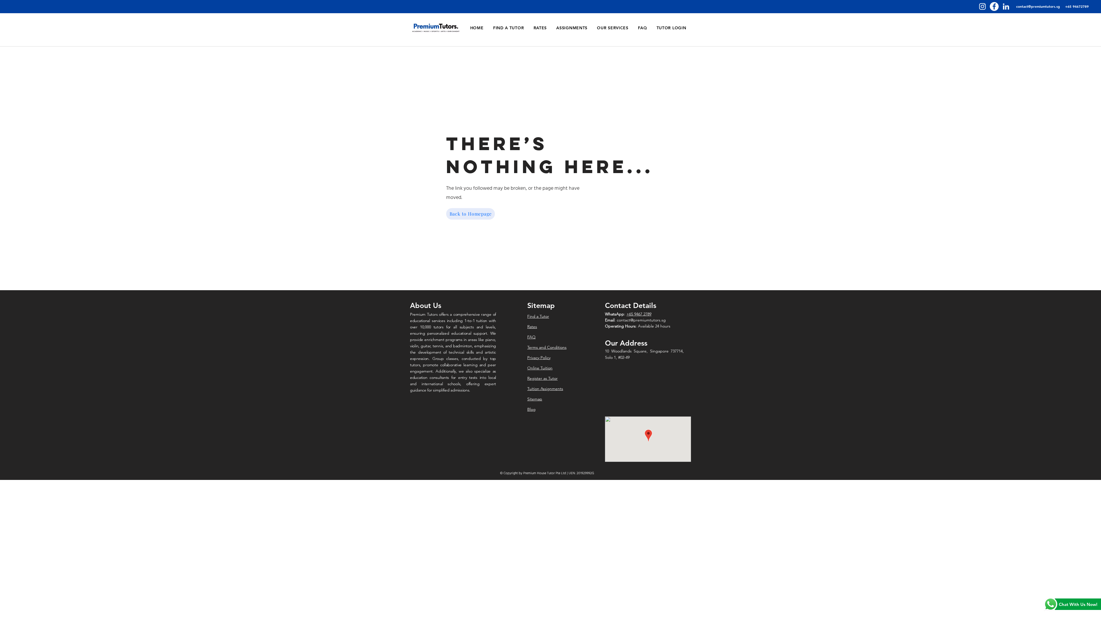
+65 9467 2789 (638, 314)
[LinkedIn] (1006, 6)
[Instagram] (982, 6)
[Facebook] (994, 6)
